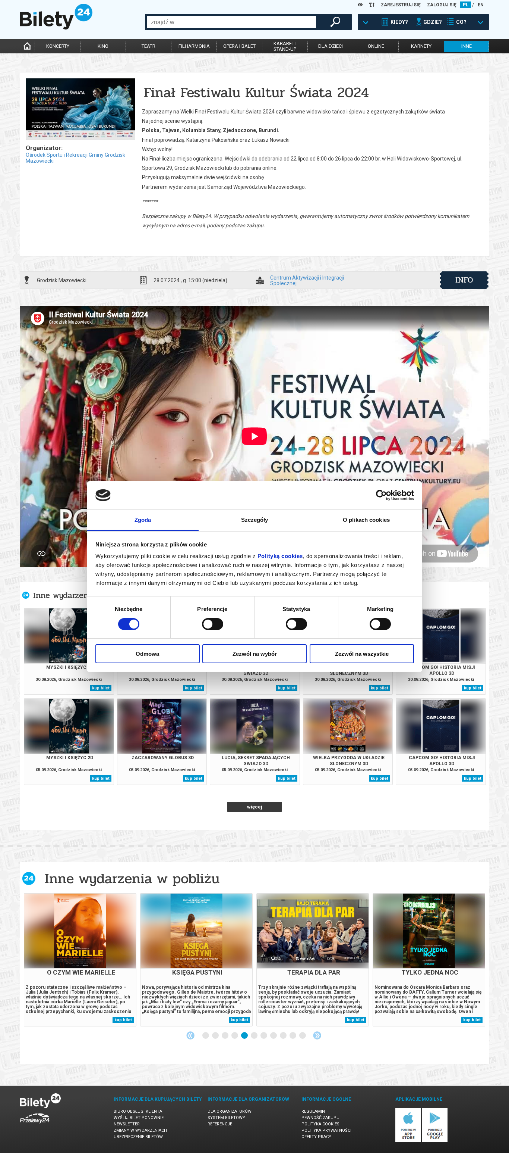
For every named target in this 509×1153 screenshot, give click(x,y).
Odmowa (147, 654)
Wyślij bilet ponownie (139, 1117)
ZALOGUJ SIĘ (441, 4)
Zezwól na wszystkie (362, 654)
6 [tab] (254, 1036)
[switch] (212, 624)
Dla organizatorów (230, 1111)
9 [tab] (283, 1036)
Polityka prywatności (326, 1130)
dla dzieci (330, 46)
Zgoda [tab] (143, 520)
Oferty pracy (316, 1136)
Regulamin (313, 1111)
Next (317, 1035)
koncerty (57, 46)
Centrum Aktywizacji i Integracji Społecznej (307, 280)
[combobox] (231, 22)
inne (466, 46)
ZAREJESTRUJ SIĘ (401, 4)
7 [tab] (264, 1036)
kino (103, 46)
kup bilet (101, 688)
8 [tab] (274, 1036)
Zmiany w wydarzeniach (140, 1130)
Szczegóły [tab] (254, 520)
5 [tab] (245, 1036)
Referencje (220, 1124)
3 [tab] (225, 1036)
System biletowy (226, 1117)
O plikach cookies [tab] (366, 520)
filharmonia (194, 46)
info (464, 280)
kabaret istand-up (285, 46)
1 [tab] (206, 1036)
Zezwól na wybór (255, 654)
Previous (190, 1035)
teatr (148, 46)
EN (481, 4)
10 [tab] (293, 1036)
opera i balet (239, 46)
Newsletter (127, 1124)
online (376, 46)
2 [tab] (215, 1036)
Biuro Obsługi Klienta (138, 1111)
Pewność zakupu (320, 1117)
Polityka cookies (320, 1124)
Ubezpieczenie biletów (138, 1136)
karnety (421, 46)
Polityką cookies (280, 556)
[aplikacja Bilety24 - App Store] (408, 1140)
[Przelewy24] (35, 1124)
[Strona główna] (56, 28)
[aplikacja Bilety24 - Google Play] (435, 1140)
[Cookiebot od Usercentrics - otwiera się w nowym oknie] (381, 495)
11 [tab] (303, 1036)
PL (465, 4)
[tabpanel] (80, 959)
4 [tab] (235, 1036)
